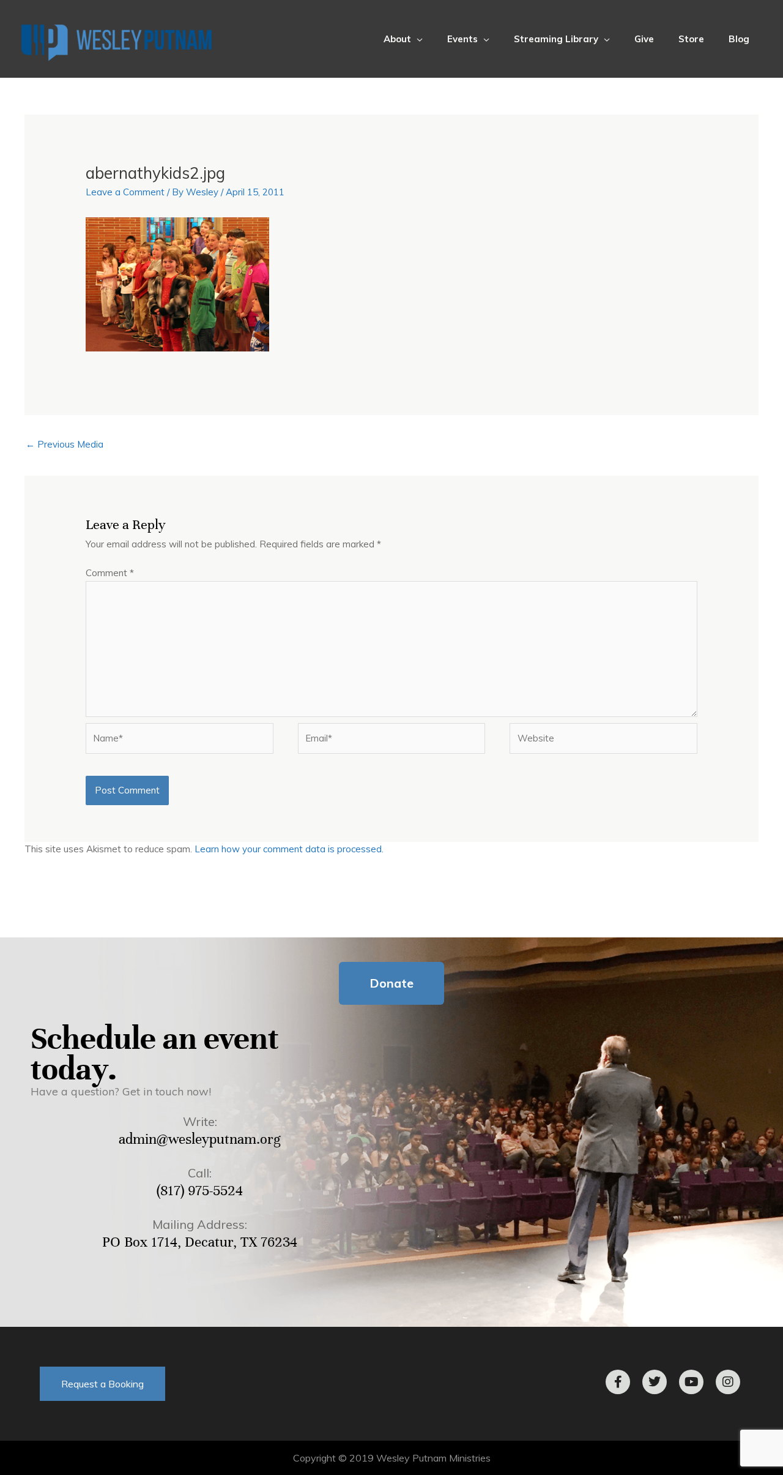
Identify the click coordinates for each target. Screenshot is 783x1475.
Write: (200, 1121)
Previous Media (64, 444)
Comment (110, 573)
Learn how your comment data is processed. (289, 849)
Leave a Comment (125, 192)
